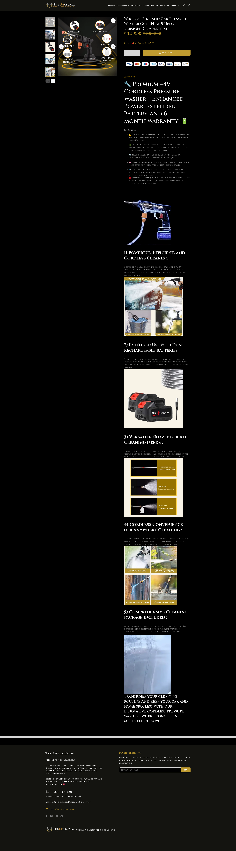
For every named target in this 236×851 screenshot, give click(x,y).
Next (113, 46)
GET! (186, 770)
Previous (61, 46)
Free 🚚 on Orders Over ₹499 (140, 43)
